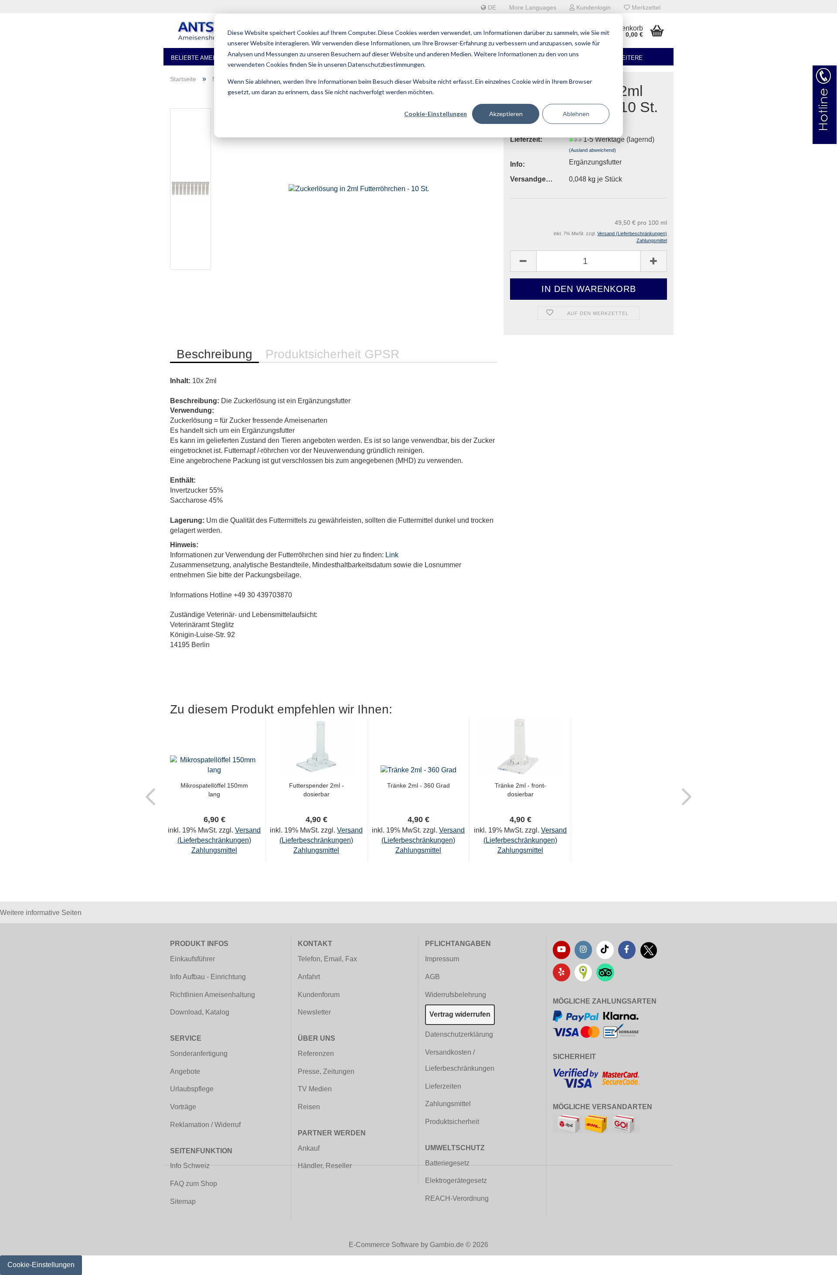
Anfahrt (309, 976)
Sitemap (183, 1201)
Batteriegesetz (447, 1163)
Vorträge (183, 1106)
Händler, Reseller (325, 1165)
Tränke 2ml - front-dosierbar (520, 790)
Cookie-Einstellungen (435, 113)
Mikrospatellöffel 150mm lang (214, 790)
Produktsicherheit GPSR (332, 354)
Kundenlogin (593, 7)
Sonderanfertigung (199, 1053)
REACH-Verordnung (457, 1198)
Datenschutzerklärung (459, 1034)
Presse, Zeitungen (326, 1071)
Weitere (629, 58)
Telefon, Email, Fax (327, 959)
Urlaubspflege (192, 1089)
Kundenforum (319, 994)
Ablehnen (576, 113)
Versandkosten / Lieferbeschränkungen (459, 1060)
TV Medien (315, 1089)
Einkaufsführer (192, 959)
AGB (432, 976)
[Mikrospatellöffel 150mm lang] (214, 764)
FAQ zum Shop (193, 1183)
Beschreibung (214, 354)
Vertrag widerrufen (459, 1014)
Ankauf (309, 1148)
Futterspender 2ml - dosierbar (316, 790)
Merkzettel (645, 7)
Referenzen (316, 1053)
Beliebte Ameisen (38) (204, 58)
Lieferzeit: (526, 139)
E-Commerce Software (384, 1244)
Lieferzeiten (443, 1086)
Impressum (442, 959)
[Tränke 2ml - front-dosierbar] (520, 746)
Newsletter (314, 1012)
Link (391, 555)
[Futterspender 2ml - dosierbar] (316, 746)
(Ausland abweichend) (592, 150)
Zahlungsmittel (448, 1103)
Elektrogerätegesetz (456, 1180)
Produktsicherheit (452, 1121)
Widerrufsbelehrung (455, 994)
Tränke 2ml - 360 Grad (418, 785)
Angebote (185, 1071)
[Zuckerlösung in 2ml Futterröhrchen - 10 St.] (359, 188)
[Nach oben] (813, 1262)
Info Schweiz (190, 1165)
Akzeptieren (506, 113)
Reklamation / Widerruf (205, 1124)
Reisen (309, 1106)
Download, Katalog (199, 1012)
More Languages (532, 7)
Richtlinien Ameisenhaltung (212, 994)
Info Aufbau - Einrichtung (208, 976)
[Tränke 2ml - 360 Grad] (418, 769)
